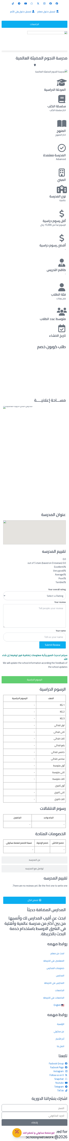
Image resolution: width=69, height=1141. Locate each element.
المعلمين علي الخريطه (53, 961)
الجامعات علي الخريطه (53, 997)
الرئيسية (60, 1024)
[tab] (34, 679)
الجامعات (59, 990)
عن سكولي (59, 1031)
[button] (34, 51)
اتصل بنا (60, 1046)
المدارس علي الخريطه (54, 983)
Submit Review (52, 645)
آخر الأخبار (60, 1039)
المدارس (60, 975)
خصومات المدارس (55, 968)
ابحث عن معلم (57, 953)
